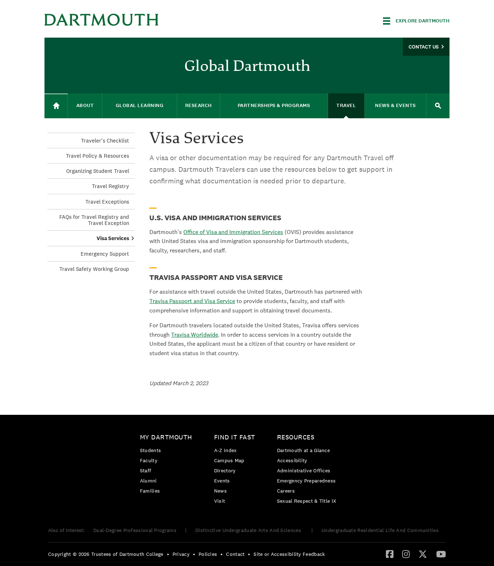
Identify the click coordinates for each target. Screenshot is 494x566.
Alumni (148, 480)
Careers (286, 491)
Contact (235, 554)
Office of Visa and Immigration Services (233, 232)
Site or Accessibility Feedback (289, 554)
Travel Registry (110, 186)
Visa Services (113, 238)
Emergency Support (105, 253)
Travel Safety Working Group (94, 268)
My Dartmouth (166, 437)
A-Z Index (225, 450)
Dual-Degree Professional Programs (134, 530)
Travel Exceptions (107, 201)
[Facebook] (389, 554)
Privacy (181, 554)
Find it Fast (234, 437)
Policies (208, 554)
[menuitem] (168, 465)
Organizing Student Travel (97, 170)
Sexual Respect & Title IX (306, 501)
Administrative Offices (304, 470)
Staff (146, 470)
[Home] (56, 105)
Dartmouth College (101, 20)
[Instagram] (406, 554)
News (220, 491)
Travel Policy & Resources (97, 155)
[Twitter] (422, 554)
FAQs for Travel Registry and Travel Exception (94, 219)
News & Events (395, 105)
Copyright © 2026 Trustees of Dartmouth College (105, 554)
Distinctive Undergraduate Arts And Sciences (249, 530)
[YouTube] (441, 554)
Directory (225, 470)
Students (150, 450)
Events (222, 480)
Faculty (148, 460)
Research (198, 105)
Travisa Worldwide (194, 335)
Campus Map (229, 460)
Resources (296, 437)
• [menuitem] (168, 554)
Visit (219, 501)
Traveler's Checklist (105, 140)
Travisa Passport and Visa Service (192, 301)
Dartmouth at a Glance (303, 450)
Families (150, 491)
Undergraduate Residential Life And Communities (380, 530)
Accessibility (292, 460)
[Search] (438, 105)
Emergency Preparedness (306, 480)
